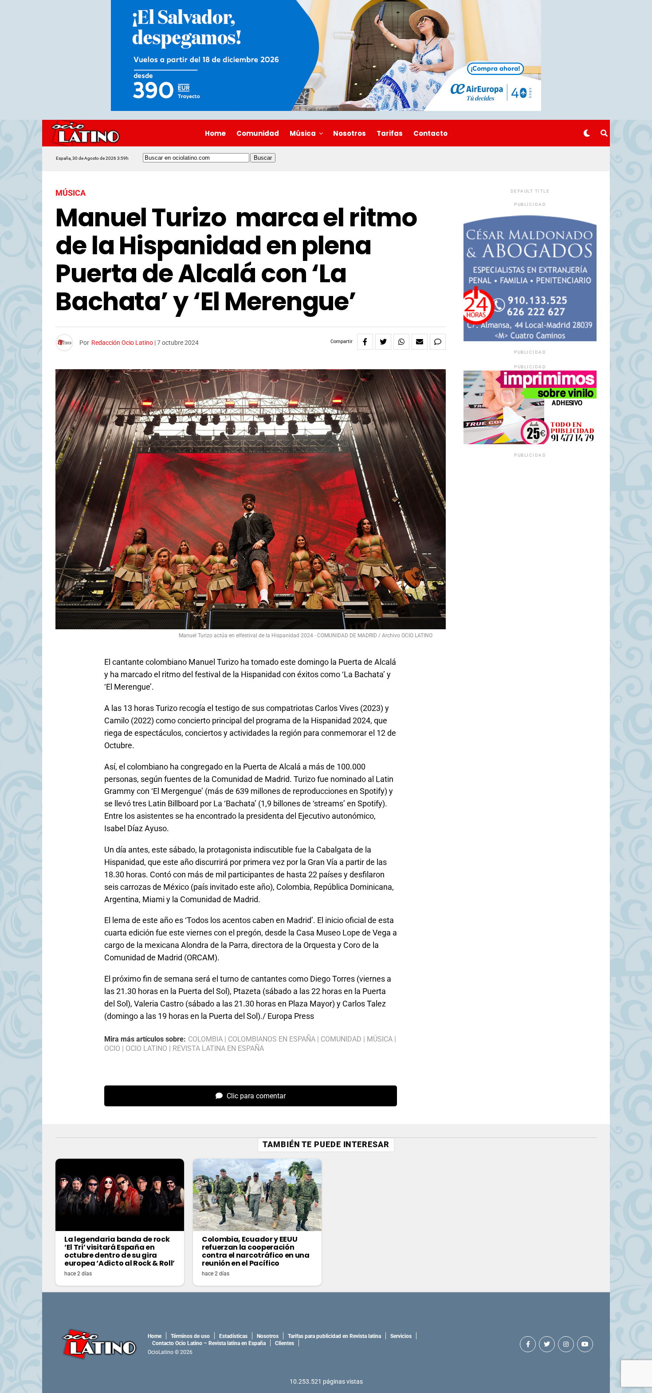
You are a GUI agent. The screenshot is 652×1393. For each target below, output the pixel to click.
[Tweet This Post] (383, 342)
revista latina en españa (218, 1048)
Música (303, 133)
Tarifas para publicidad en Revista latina (334, 1336)
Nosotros (349, 133)
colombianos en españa (271, 1039)
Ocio (112, 1048)
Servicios (401, 1336)
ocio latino (146, 1048)
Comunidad (257, 133)
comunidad (341, 1039)
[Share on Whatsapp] (401, 342)
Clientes (284, 1343)
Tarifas (390, 133)
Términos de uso (190, 1336)
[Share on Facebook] (365, 342)
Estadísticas (233, 1336)
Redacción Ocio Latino (122, 342)
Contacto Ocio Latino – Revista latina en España (209, 1343)
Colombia (205, 1039)
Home (215, 133)
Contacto (430, 133)
